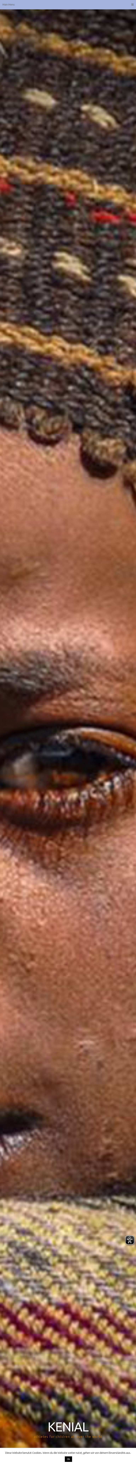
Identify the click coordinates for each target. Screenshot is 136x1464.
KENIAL (68, 1427)
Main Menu (8, 4)
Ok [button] (68, 1459)
